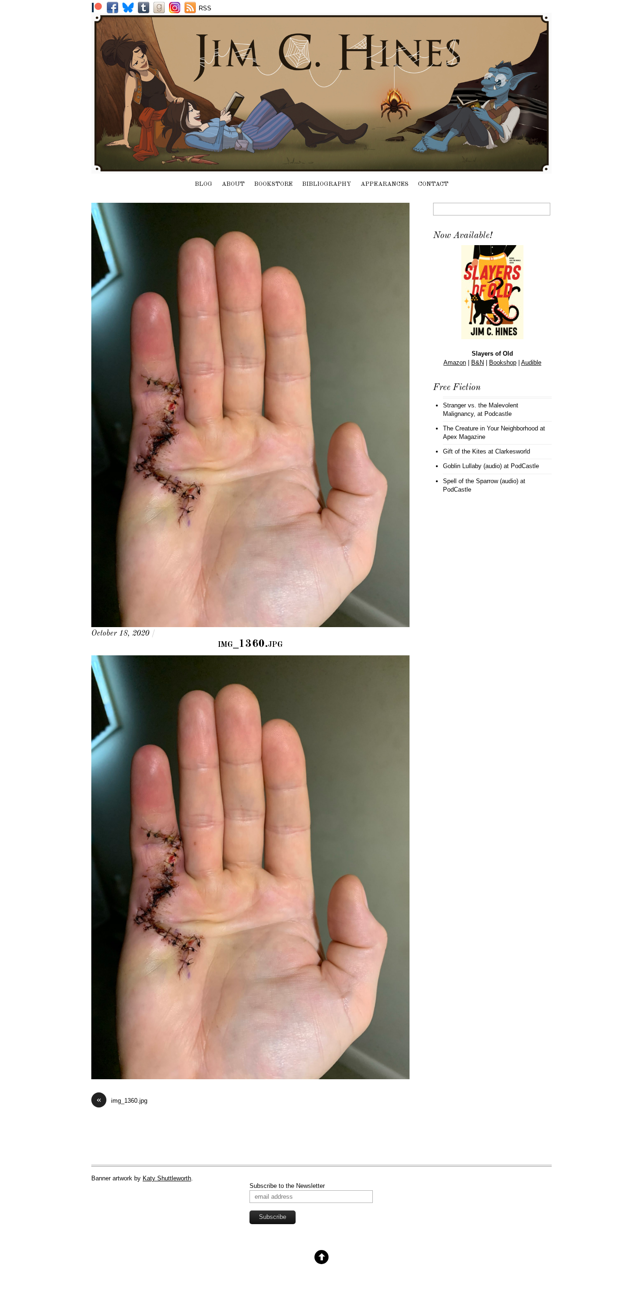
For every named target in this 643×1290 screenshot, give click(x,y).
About (233, 184)
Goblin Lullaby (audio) (472, 466)
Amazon (454, 362)
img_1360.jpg (250, 644)
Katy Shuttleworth (167, 1178)
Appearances (385, 184)
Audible (531, 362)
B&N (477, 362)
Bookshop (502, 362)
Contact (433, 184)
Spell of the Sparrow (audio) (480, 481)
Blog (203, 184)
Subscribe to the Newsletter (287, 1185)
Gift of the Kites (464, 451)
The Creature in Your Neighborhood (490, 428)
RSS (205, 8)
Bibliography (326, 184)
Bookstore (273, 184)
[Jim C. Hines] (321, 169)
